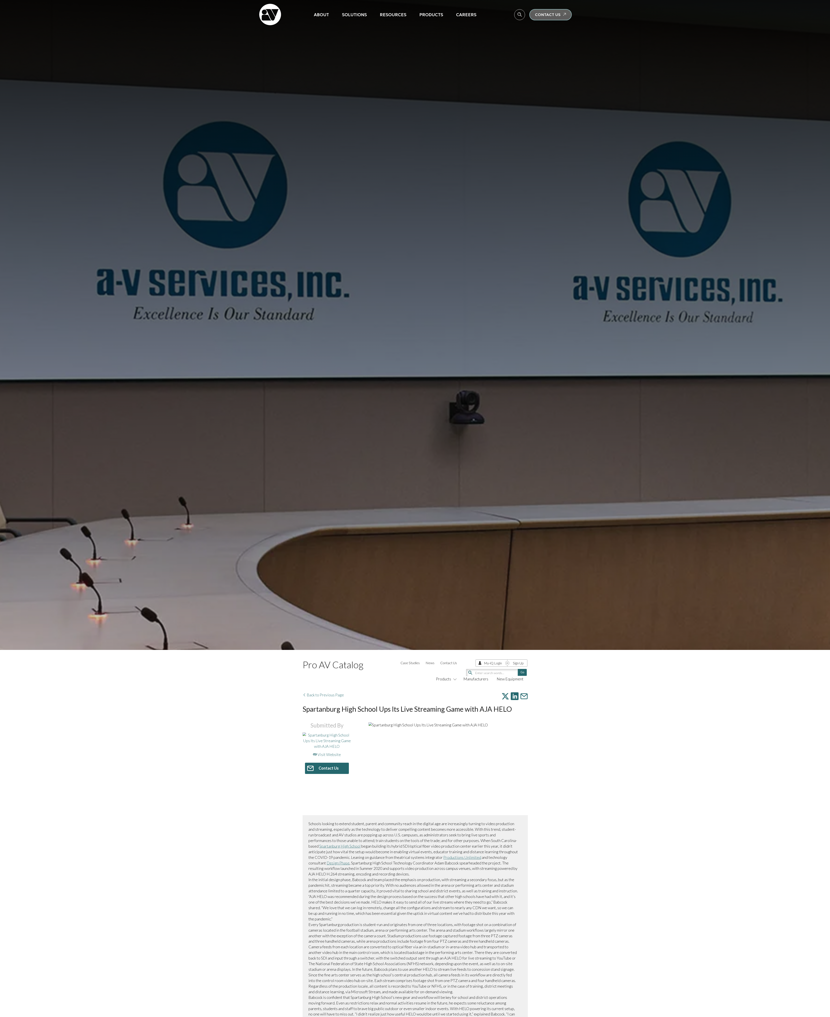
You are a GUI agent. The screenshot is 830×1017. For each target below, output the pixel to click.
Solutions (354, 15)
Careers (466, 15)
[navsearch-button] (519, 14)
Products (431, 15)
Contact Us (448, 663)
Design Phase (338, 863)
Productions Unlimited (462, 857)
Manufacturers (475, 678)
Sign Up (518, 663)
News (430, 663)
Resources (393, 15)
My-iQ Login (493, 663)
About (321, 15)
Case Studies (410, 663)
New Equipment (510, 678)
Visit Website (329, 754)
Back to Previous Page (325, 694)
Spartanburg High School (340, 846)
